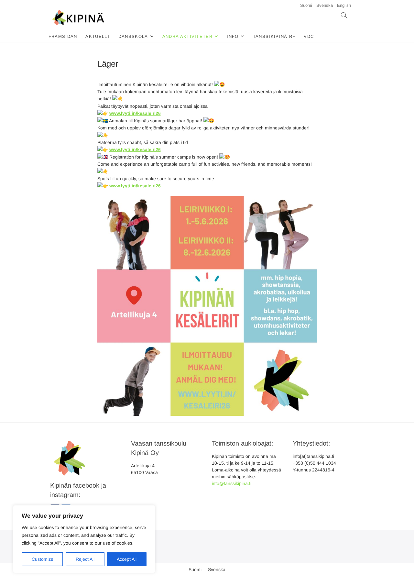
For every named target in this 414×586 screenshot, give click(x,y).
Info (232, 36)
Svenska (324, 5)
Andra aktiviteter (187, 36)
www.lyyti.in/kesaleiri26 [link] (135, 113)
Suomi (306, 5)
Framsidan (63, 36)
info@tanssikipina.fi (231, 483)
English (344, 5)
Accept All (126, 559)
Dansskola (133, 36)
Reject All (85, 559)
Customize (42, 559)
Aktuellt (97, 36)
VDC (309, 36)
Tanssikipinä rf (274, 36)
